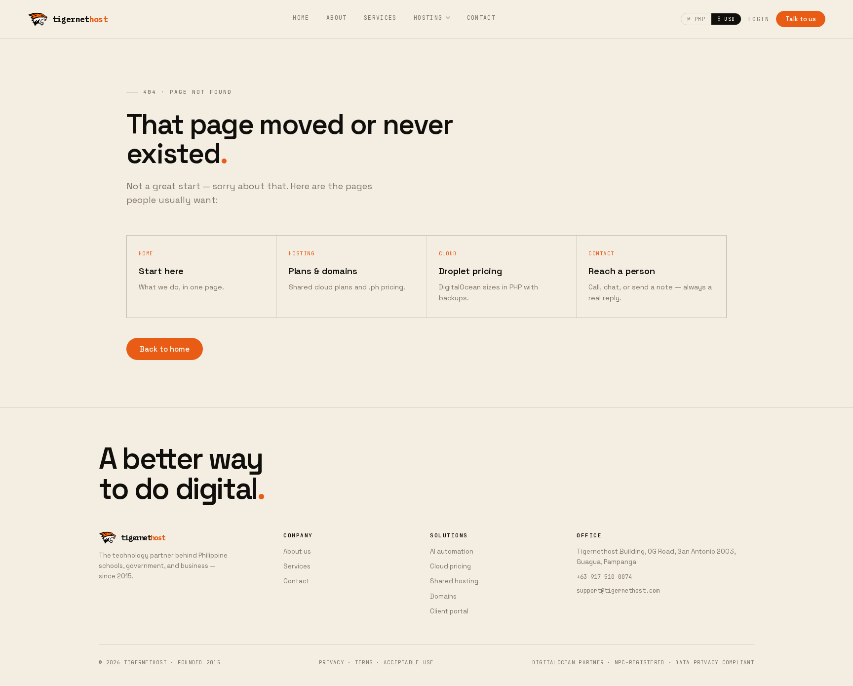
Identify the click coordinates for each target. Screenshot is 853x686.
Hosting (428, 17)
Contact (481, 17)
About (336, 17)
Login (758, 19)
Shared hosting (454, 581)
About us (297, 551)
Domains (443, 596)
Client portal (449, 611)
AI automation (451, 551)
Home (301, 17)
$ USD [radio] (726, 18)
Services (380, 17)
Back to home (165, 349)
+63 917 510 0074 (604, 577)
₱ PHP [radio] (696, 18)
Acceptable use (409, 662)
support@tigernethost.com (618, 591)
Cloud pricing (450, 566)
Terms (364, 662)
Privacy (331, 662)
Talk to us (800, 19)
